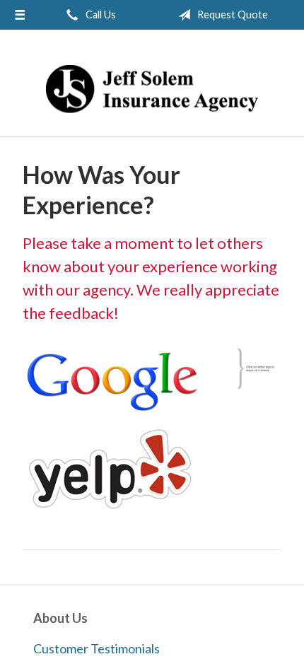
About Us (60, 618)
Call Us (99, 14)
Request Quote (231, 14)
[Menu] (20, 15)
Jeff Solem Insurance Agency (152, 89)
